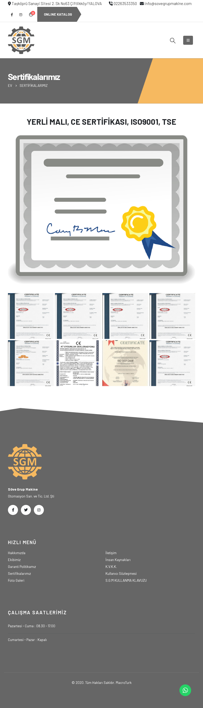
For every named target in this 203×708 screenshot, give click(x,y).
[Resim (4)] (125, 316)
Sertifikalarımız (19, 573)
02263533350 (125, 3)
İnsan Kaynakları (118, 559)
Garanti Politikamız (22, 566)
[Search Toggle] (172, 40)
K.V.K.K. (111, 566)
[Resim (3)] (78, 316)
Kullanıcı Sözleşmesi (121, 573)
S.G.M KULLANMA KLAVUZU (126, 580)
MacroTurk (124, 682)
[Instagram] (20, 14)
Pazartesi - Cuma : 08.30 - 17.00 (31, 626)
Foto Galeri (16, 580)
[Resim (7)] (78, 363)
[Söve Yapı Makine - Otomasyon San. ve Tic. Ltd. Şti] (21, 40)
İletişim (111, 552)
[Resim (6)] (31, 363)
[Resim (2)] (31, 316)
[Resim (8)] (125, 363)
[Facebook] (12, 14)
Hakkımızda (16, 552)
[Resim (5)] (172, 316)
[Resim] (172, 363)
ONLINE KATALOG (58, 14)
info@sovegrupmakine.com (168, 3)
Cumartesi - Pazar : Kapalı (27, 639)
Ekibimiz (14, 559)
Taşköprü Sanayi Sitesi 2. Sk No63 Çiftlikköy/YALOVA (57, 3)
